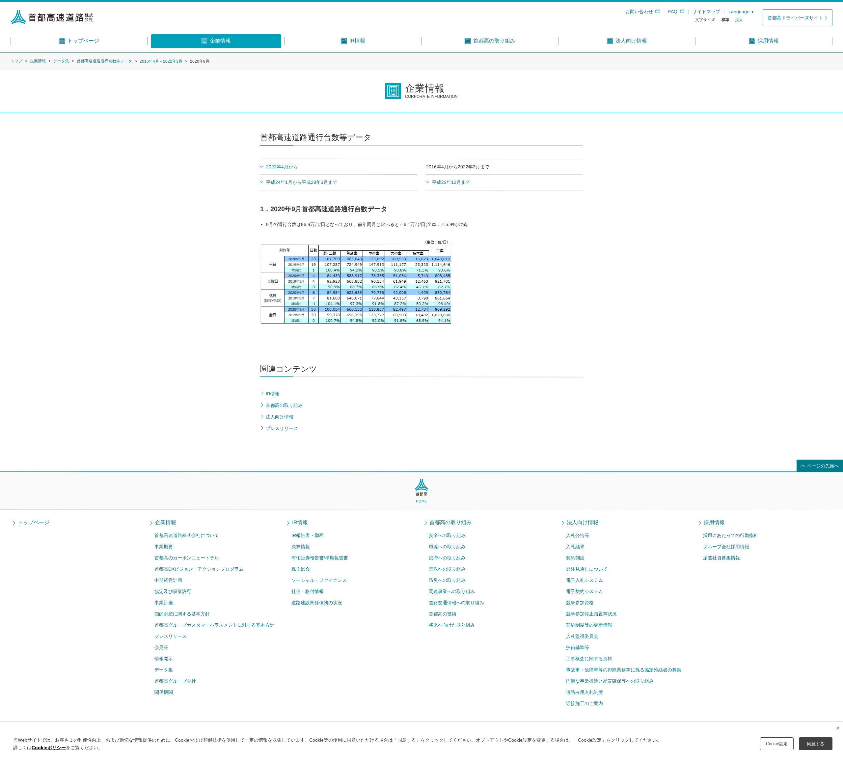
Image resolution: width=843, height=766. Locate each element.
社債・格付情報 (307, 591)
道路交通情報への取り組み (456, 602)
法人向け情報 (582, 522)
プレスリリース (170, 636)
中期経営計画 (168, 580)
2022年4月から (282, 166)
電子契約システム (584, 591)
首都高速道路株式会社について (186, 535)
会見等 (161, 647)
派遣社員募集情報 (721, 557)
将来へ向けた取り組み (452, 625)
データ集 (61, 61)
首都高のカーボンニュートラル (186, 557)
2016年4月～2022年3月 (161, 61)
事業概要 (163, 546)
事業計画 (163, 602)
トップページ (33, 522)
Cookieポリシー (49, 747)
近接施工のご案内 (584, 703)
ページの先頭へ (823, 465)
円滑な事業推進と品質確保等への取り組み (609, 681)
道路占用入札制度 (584, 692)
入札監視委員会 (582, 636)
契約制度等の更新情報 (589, 625)
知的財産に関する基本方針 (181, 613)
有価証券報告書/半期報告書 (319, 557)
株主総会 (300, 569)
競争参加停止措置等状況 (591, 613)
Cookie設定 (777, 743)
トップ (16, 61)
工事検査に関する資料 (589, 658)
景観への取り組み (447, 569)
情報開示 (163, 658)
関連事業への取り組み (452, 591)
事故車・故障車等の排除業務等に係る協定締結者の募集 (623, 669)
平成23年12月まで (451, 182)
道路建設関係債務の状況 (316, 602)
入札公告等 (577, 535)
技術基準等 (577, 647)
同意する (815, 743)
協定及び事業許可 (172, 591)
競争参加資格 (579, 602)
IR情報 (300, 522)
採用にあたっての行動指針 (730, 535)
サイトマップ (706, 11)
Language (738, 11)
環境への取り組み (447, 546)
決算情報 (300, 546)
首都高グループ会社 (175, 681)
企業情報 (38, 61)
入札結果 (575, 546)
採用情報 (714, 522)
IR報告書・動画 (307, 535)
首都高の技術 (442, 613)
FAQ (672, 11)
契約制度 (575, 557)
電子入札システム (584, 580)
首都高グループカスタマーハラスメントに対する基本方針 (214, 625)
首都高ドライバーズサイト (795, 17)
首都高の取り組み (450, 522)
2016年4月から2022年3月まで (457, 166)
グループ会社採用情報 (726, 546)
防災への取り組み (447, 580)
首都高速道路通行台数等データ (104, 61)
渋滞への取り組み (447, 557)
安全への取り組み (447, 535)
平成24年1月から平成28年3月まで (301, 182)
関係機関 (163, 692)
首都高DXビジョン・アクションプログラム (199, 569)
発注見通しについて (587, 569)
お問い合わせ (639, 11)
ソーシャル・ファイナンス (319, 580)
